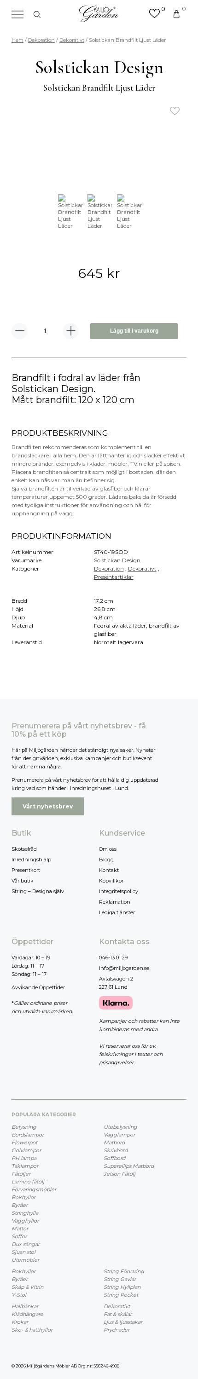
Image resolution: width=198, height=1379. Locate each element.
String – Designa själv (38, 891)
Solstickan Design (117, 560)
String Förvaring (124, 1271)
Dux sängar (26, 1244)
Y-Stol (19, 1295)
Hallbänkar (25, 1306)
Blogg (106, 859)
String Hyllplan (122, 1287)
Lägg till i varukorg (134, 331)
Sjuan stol (23, 1252)
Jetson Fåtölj (119, 1174)
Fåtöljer (21, 1174)
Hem (17, 40)
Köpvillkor (111, 880)
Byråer (20, 1205)
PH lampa (24, 1158)
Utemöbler (25, 1260)
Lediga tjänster (117, 912)
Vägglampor (119, 1134)
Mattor (20, 1228)
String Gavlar (120, 1279)
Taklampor (25, 1166)
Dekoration (41, 40)
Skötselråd (24, 849)
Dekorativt (71, 40)
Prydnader (116, 1330)
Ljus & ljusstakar (123, 1322)
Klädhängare (27, 1314)
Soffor (19, 1236)
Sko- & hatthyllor (32, 1330)
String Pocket (121, 1295)
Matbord (114, 1142)
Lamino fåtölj (28, 1181)
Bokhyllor (23, 1197)
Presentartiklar (114, 576)
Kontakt (109, 870)
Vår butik (23, 880)
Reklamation (114, 902)
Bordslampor (28, 1134)
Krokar (20, 1322)
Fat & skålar (118, 1314)
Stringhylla (25, 1213)
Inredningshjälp (31, 859)
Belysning (24, 1127)
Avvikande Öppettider (38, 987)
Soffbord (114, 1158)
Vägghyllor (25, 1220)
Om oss (107, 849)
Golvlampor (26, 1150)
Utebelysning (120, 1127)
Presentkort (26, 870)
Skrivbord (116, 1150)
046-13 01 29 (113, 957)
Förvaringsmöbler (34, 1189)
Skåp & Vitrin (27, 1287)
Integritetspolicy (118, 891)
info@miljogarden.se (124, 968)
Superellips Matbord (129, 1166)
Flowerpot (24, 1142)
